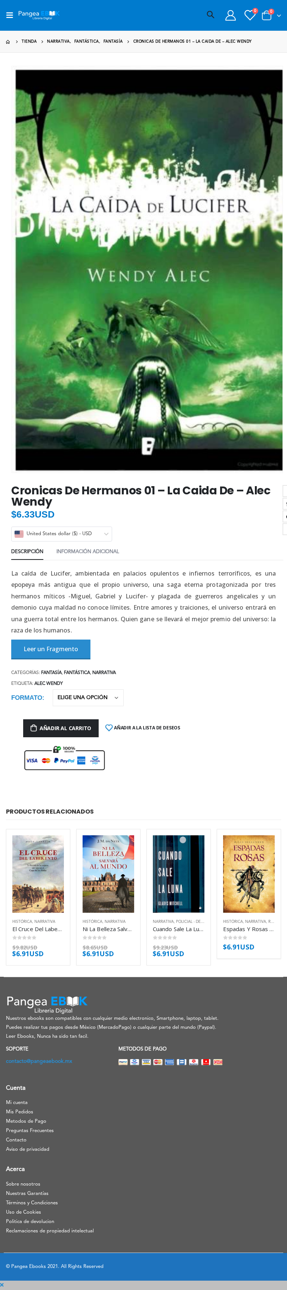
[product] (38, 874)
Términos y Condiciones (32, 1203)
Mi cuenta (17, 1102)
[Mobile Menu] (12, 15)
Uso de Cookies (23, 1212)
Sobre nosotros (23, 1184)
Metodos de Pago (26, 1121)
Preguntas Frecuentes (30, 1130)
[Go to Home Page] (8, 41)
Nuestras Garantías (27, 1193)
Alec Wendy (48, 683)
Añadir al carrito (65, 728)
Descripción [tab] (27, 551)
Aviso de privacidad (27, 1149)
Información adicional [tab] (87, 551)
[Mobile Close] (2, 1285)
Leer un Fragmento (51, 649)
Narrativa (104, 673)
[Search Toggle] (210, 15)
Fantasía (51, 673)
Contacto (16, 1140)
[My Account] (230, 15)
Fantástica (77, 673)
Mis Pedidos (19, 1112)
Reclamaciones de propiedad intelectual (50, 1231)
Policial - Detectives (197, 922)
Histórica (22, 922)
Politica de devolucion (30, 1221)
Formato (26, 697)
